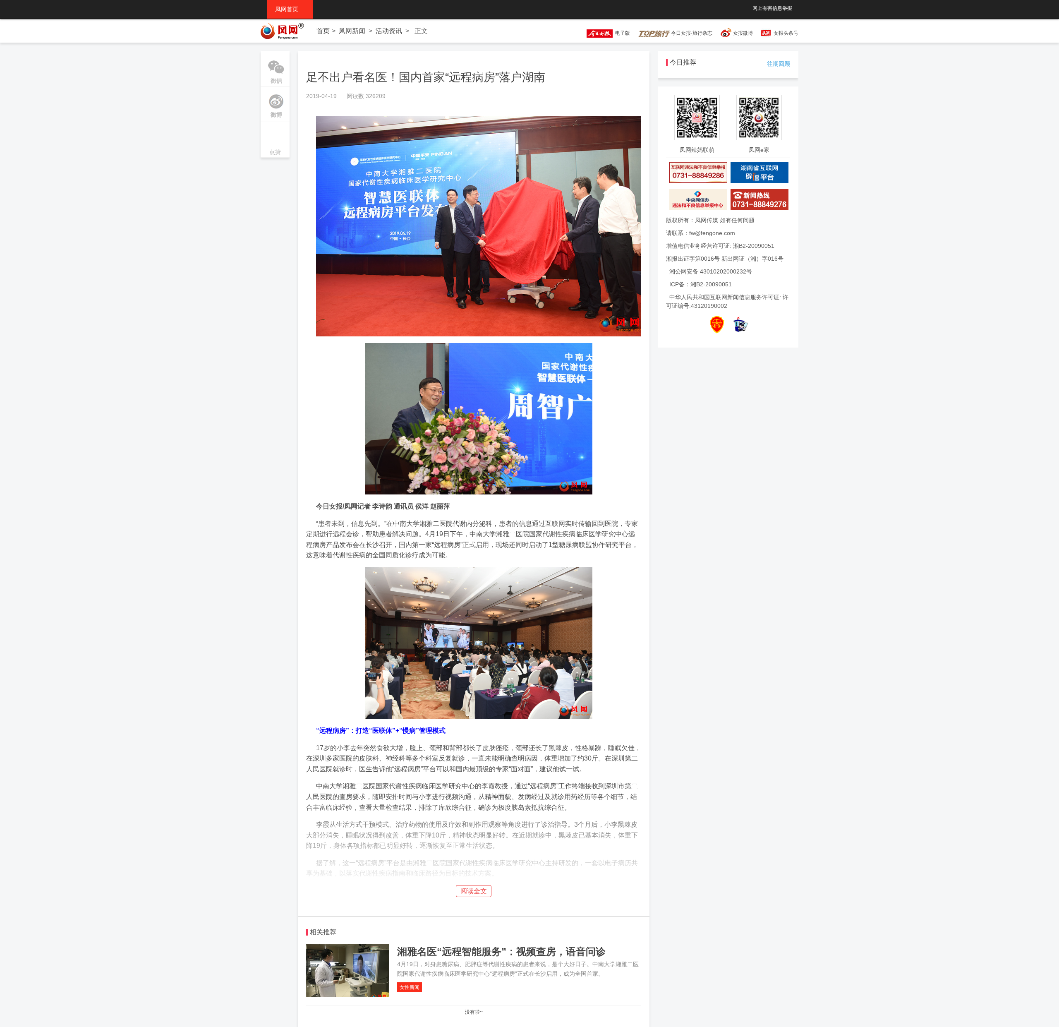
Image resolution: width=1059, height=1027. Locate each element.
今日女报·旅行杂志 (691, 33)
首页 (323, 30)
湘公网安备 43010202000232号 (710, 271)
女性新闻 (409, 987)
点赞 (275, 140)
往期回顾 (778, 63)
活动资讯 (389, 30)
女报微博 (743, 33)
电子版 (621, 33)
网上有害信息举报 (772, 8)
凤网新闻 (352, 30)
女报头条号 (786, 33)
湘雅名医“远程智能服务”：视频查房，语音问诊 (501, 951)
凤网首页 (289, 9)
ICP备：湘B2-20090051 (700, 284)
